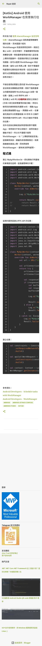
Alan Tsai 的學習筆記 (10, 553)
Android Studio (10, 406)
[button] (4, 29)
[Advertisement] (21, 458)
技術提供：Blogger (22, 643)
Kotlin (20, 406)
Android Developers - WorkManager (20, 399)
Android (7, 402)
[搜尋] (38, 3)
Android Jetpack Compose (23, 402)
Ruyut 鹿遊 (11, 4)
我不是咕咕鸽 (7, 555)
